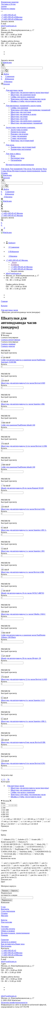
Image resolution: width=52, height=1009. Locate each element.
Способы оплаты (8, 929)
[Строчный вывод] (3, 348)
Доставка (5, 926)
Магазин (4, 916)
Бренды (4, 920)
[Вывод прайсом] (5, 348)
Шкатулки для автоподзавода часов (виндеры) (30, 788)
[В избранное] (2, 369)
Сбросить (14, 891)
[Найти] (6, 70)
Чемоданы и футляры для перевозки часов (28, 794)
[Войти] (2, 204)
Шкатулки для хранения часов (23, 790)
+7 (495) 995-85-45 (8, 15)
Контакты (5, 909)
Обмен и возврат (8, 931)
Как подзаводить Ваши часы (13, 944)
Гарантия (5, 940)
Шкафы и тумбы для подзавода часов (26, 797)
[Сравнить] (2, 372)
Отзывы (4, 913)
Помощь (4, 935)
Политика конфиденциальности (14, 1002)
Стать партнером (8, 911)
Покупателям (6, 922)
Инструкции (6, 946)
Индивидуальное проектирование (15, 933)
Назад (14, 262)
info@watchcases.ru (8, 26)
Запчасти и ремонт (8, 942)
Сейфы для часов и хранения (23, 792)
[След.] (1, 777)
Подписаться (6, 900)
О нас (3, 907)
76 (8, 779)
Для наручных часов (15, 786)
